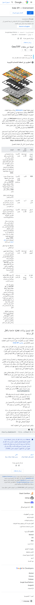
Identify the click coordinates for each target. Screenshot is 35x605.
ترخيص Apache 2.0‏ (25, 480)
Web (32, 540)
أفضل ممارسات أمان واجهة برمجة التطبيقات (23, 523)
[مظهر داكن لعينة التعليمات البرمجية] (29, 429)
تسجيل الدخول (6, 2)
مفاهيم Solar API (18, 343)
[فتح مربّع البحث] (12, 2)
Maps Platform (23, 2)
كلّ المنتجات (31, 588)
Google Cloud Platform (27, 582)
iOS (32, 537)
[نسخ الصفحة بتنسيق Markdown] (25, 50)
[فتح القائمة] (31, 2)
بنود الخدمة (31, 561)
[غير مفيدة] (18, 38)
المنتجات (22, 32)
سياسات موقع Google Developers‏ (25, 482)
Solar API (16, 8)
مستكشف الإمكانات (29, 520)
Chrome (31, 576)
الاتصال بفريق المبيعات (17, 13)
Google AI (31, 585)
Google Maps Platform (11, 32)
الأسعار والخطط (30, 552)
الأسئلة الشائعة (30, 517)
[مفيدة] (21, 38)
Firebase (31, 579)
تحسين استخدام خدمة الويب (27, 526)
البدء (30, 13)
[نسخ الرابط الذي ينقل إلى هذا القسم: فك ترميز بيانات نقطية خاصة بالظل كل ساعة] (24, 333)
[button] (20, 62)
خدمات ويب (31, 544)
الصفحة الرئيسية (30, 32)
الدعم (32, 558)
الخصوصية (26, 596)
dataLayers (19, 110)
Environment (28, 8)
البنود (32, 596)
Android (31, 534)
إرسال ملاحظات (27, 42)
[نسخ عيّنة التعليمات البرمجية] (32, 429)
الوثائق (29, 34)
